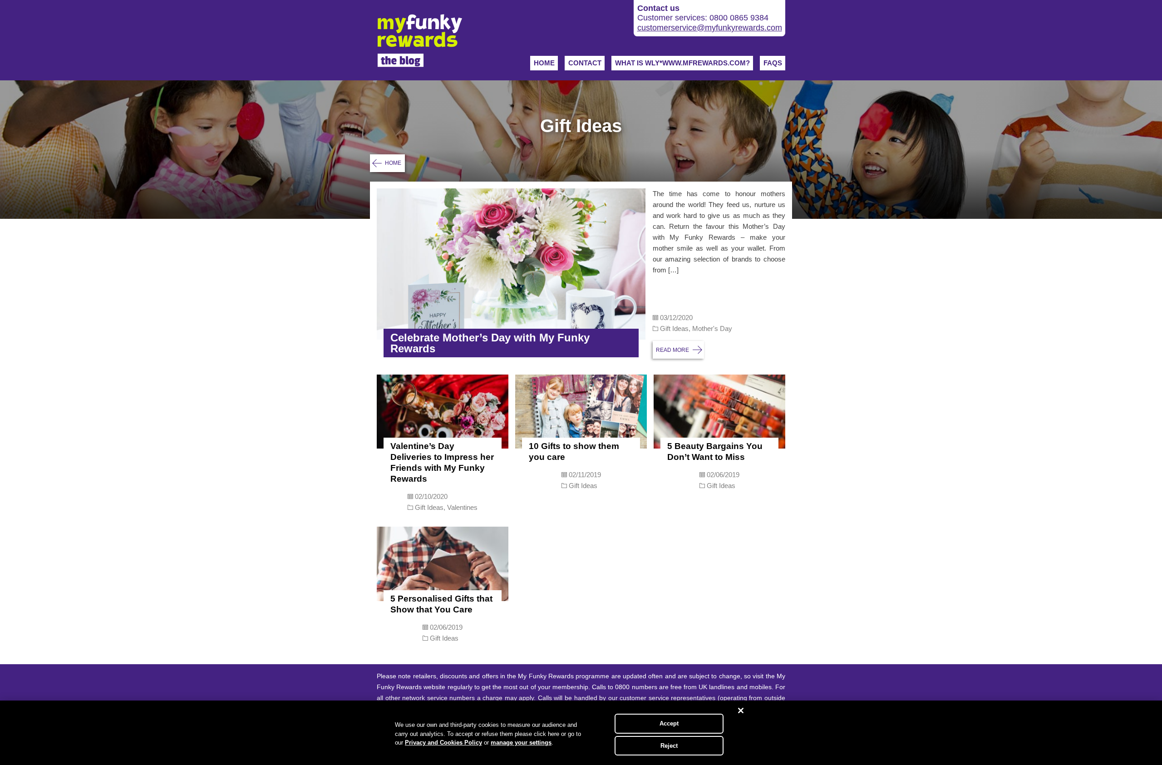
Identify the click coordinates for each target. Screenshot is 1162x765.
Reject (669, 745)
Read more (672, 350)
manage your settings (521, 742)
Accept (669, 723)
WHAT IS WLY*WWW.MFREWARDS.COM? (682, 63)
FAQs (772, 63)
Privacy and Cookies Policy (443, 742)
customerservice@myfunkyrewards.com (709, 27)
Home (544, 63)
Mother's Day (712, 328)
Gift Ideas (674, 328)
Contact (584, 63)
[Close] (741, 711)
